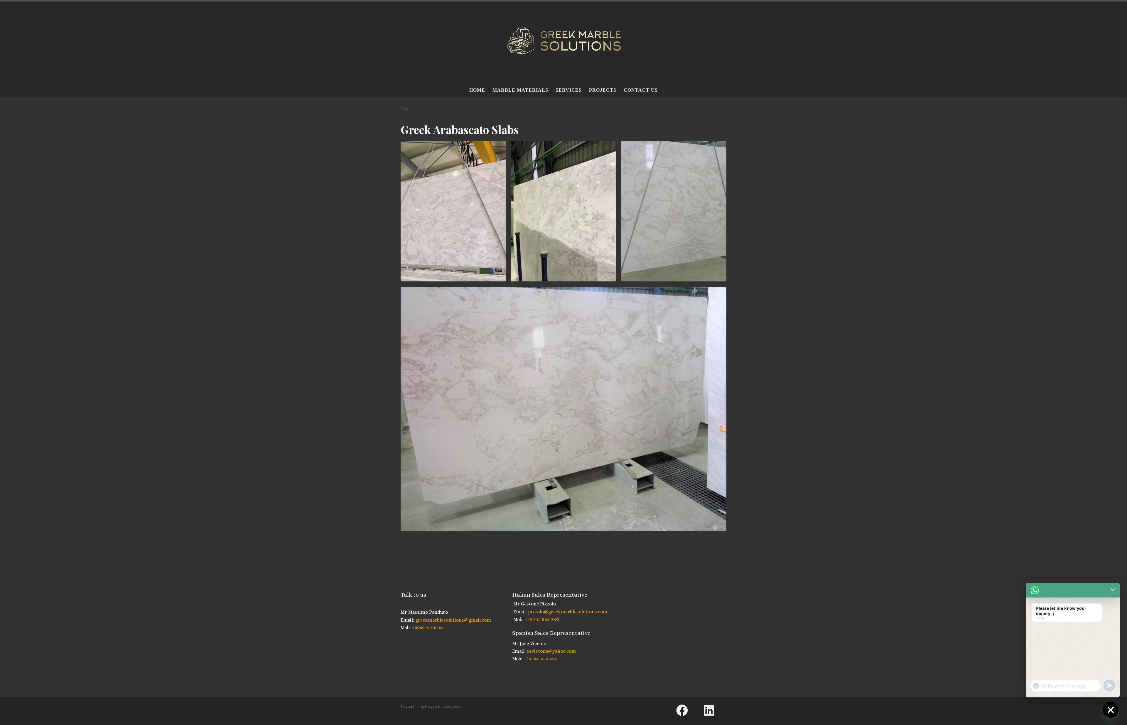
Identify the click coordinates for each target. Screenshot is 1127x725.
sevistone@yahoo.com (551, 651)
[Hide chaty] (1110, 710)
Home (406, 108)
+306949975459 (427, 627)
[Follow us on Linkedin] (715, 710)
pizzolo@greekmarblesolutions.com (567, 612)
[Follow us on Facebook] (687, 710)
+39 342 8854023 (541, 619)
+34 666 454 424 (539, 659)
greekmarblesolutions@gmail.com (452, 620)
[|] (563, 40)
